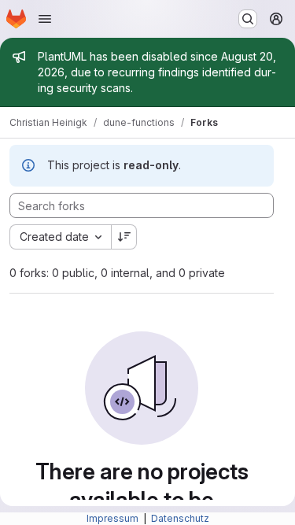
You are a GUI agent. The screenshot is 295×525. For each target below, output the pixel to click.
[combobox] (60, 237)
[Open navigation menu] (44, 18)
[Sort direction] (124, 237)
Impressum (114, 518)
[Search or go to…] (247, 18)
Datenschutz (180, 518)
